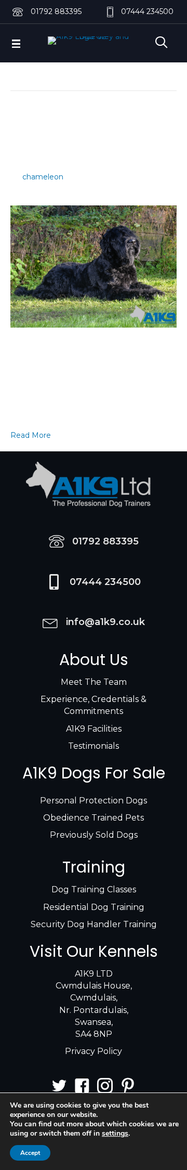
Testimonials (93, 746)
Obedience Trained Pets (93, 818)
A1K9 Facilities (94, 729)
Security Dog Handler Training (94, 924)
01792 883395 (56, 11)
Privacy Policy (93, 1051)
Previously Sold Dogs (94, 835)
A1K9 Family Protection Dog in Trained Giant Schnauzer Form (83, 139)
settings (115, 1133)
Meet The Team (94, 682)
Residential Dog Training (93, 907)
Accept (30, 1153)
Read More (30, 435)
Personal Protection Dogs (93, 800)
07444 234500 (147, 11)
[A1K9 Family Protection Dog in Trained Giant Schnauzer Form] (93, 265)
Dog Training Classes (93, 889)
